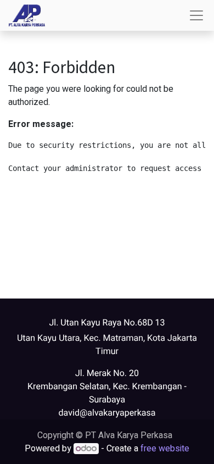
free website (164, 448)
